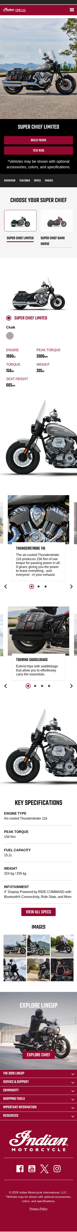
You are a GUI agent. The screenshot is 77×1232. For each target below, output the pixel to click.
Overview (9, 180)
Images (49, 180)
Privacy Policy (38, 1208)
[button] (6, 586)
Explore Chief (38, 1055)
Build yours (38, 140)
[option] (38, 539)
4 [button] (49, 685)
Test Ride (38, 150)
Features (25, 180)
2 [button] (38, 586)
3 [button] (45, 586)
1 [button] (31, 586)
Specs (37, 180)
